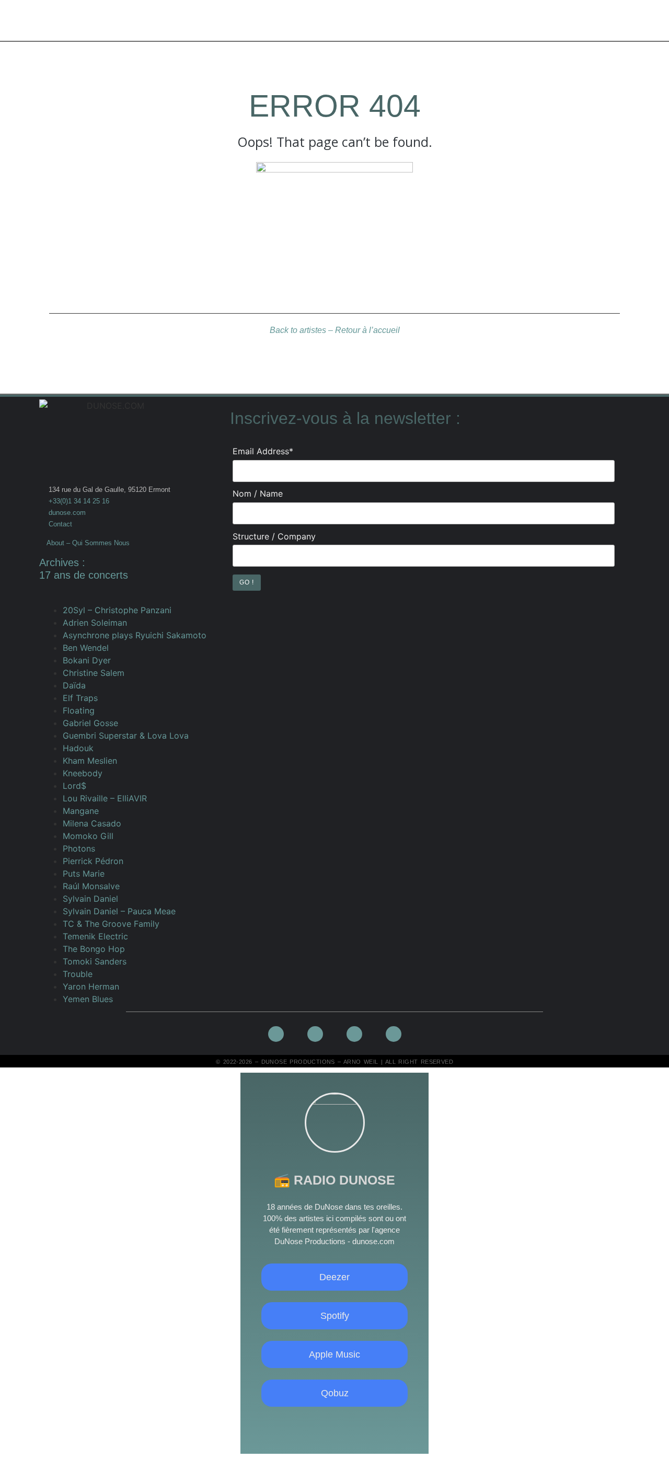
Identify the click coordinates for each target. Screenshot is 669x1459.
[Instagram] (335, 1423)
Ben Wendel (86, 647)
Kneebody (82, 773)
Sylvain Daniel (90, 898)
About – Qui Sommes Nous (88, 543)
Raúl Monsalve (91, 886)
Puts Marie (84, 873)
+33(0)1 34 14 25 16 (78, 501)
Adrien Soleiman (95, 622)
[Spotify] (360, 1423)
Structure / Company (274, 536)
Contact (60, 524)
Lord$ (74, 785)
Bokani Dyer (87, 660)
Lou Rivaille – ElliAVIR (105, 798)
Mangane (81, 811)
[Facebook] (310, 1423)
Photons (79, 848)
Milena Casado (92, 823)
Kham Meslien (90, 760)
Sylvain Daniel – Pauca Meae (119, 911)
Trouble (78, 974)
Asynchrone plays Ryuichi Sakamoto (134, 635)
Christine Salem (93, 673)
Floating (79, 710)
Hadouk (78, 748)
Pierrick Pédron (93, 861)
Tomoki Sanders (94, 961)
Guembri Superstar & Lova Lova (126, 735)
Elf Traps (80, 698)
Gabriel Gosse (90, 723)
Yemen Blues (88, 999)
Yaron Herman (91, 986)
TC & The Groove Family (111, 923)
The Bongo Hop (94, 949)
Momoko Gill (88, 836)
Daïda (74, 685)
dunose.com (67, 512)
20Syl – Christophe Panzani (117, 610)
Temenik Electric (95, 936)
